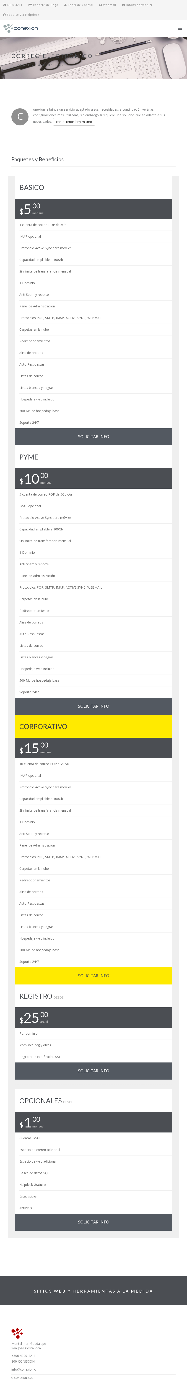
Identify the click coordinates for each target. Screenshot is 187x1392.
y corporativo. (47, 65)
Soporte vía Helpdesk (22, 15)
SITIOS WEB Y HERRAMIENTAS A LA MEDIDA (93, 1290)
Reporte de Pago (45, 5)
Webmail (109, 5)
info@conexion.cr (139, 5)
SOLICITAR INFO (93, 436)
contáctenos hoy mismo (74, 121)
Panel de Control (80, 5)
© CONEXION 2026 (22, 1377)
